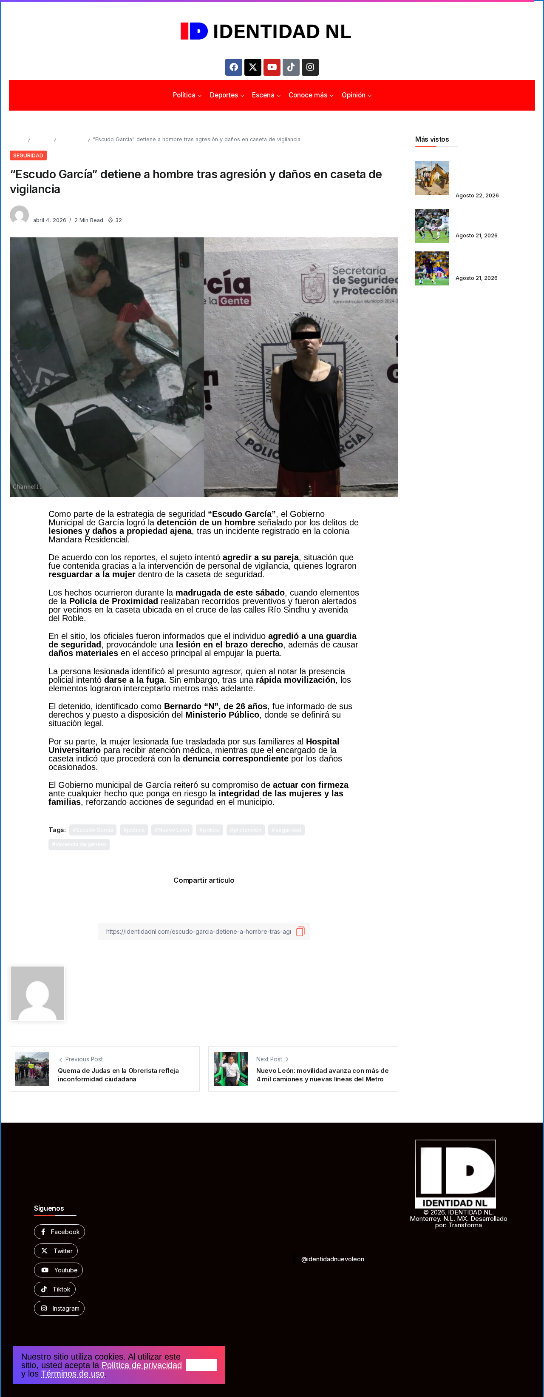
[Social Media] (59, 1232)
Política (42, 139)
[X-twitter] (252, 67)
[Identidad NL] (272, 31)
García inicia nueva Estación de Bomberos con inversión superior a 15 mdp (494, 172)
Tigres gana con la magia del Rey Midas (493, 263)
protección (247, 830)
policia (211, 830)
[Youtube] (272, 67)
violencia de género (81, 844)
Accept (201, 1365)
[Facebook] (233, 67)
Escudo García (94, 830)
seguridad (288, 830)
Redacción (47, 211)
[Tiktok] (291, 67)
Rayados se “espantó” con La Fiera (494, 220)
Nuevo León (174, 830)
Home (17, 139)
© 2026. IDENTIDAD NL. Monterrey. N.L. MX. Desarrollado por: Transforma (458, 1218)
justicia (135, 830)
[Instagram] (310, 67)
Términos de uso (73, 1373)
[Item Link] (432, 178)
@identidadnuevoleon (332, 1259)
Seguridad (72, 139)
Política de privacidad (142, 1365)
